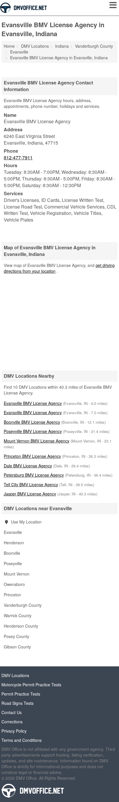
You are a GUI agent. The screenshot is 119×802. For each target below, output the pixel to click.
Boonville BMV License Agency (32, 422)
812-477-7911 (18, 157)
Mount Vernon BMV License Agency (36, 441)
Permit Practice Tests (20, 694)
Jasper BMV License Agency (30, 494)
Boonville (12, 553)
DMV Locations (15, 675)
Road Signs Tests (17, 703)
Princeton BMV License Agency (32, 456)
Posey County (16, 636)
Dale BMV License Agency (28, 466)
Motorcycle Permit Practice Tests (31, 684)
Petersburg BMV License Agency (34, 475)
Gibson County (17, 647)
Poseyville (13, 563)
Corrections (12, 721)
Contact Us (11, 712)
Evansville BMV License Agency (33, 403)
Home (9, 46)
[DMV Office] (23, 7)
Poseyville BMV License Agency (33, 431)
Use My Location (26, 522)
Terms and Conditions (21, 740)
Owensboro (14, 584)
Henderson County (21, 626)
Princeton (12, 595)
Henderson (14, 542)
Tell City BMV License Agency (31, 484)
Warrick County (17, 615)
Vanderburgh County (23, 605)
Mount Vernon (16, 574)
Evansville (13, 532)
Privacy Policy (14, 731)
